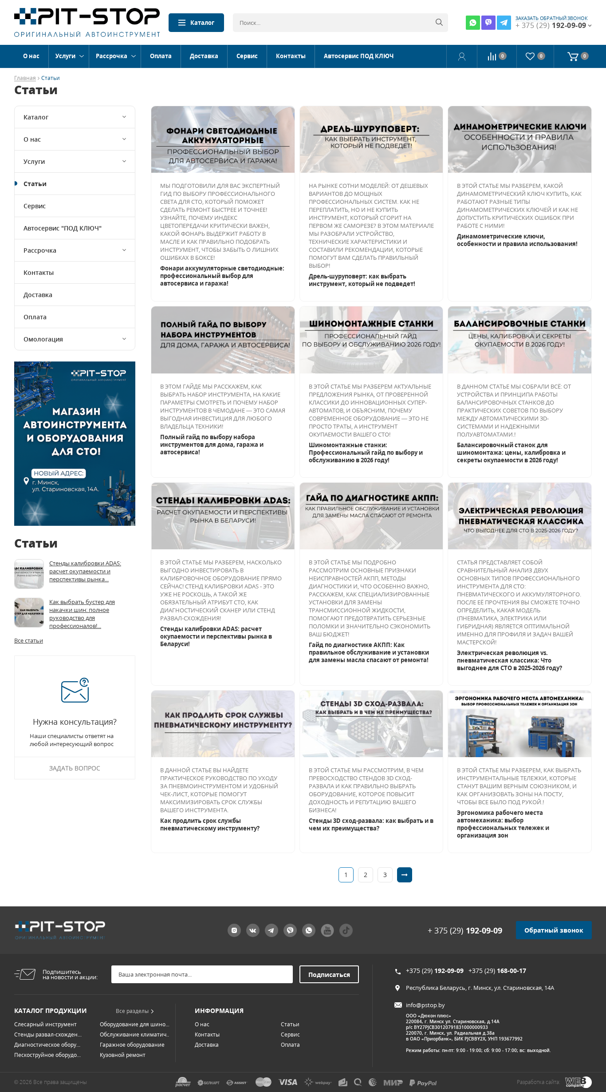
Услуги (65, 56)
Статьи (35, 183)
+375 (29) (435, 970)
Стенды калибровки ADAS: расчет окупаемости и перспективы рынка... (85, 571)
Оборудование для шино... (134, 1024)
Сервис (247, 56)
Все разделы (132, 1011)
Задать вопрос (74, 768)
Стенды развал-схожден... (48, 1034)
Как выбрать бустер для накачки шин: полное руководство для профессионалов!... (82, 614)
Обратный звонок (553, 930)
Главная (25, 78)
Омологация (43, 339)
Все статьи (28, 640)
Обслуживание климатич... (135, 1034)
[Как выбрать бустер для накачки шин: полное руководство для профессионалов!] (29, 612)
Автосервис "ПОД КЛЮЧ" (63, 228)
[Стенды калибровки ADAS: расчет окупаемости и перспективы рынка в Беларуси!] (29, 574)
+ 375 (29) (465, 930)
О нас (31, 56)
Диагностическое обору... (47, 1045)
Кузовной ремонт (123, 1055)
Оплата (161, 56)
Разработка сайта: (538, 1082)
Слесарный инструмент (45, 1024)
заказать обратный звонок (551, 18)
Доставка (204, 56)
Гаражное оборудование (132, 1045)
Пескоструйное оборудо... (47, 1055)
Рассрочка (111, 56)
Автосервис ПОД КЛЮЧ (359, 56)
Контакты (291, 56)
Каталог (202, 23)
